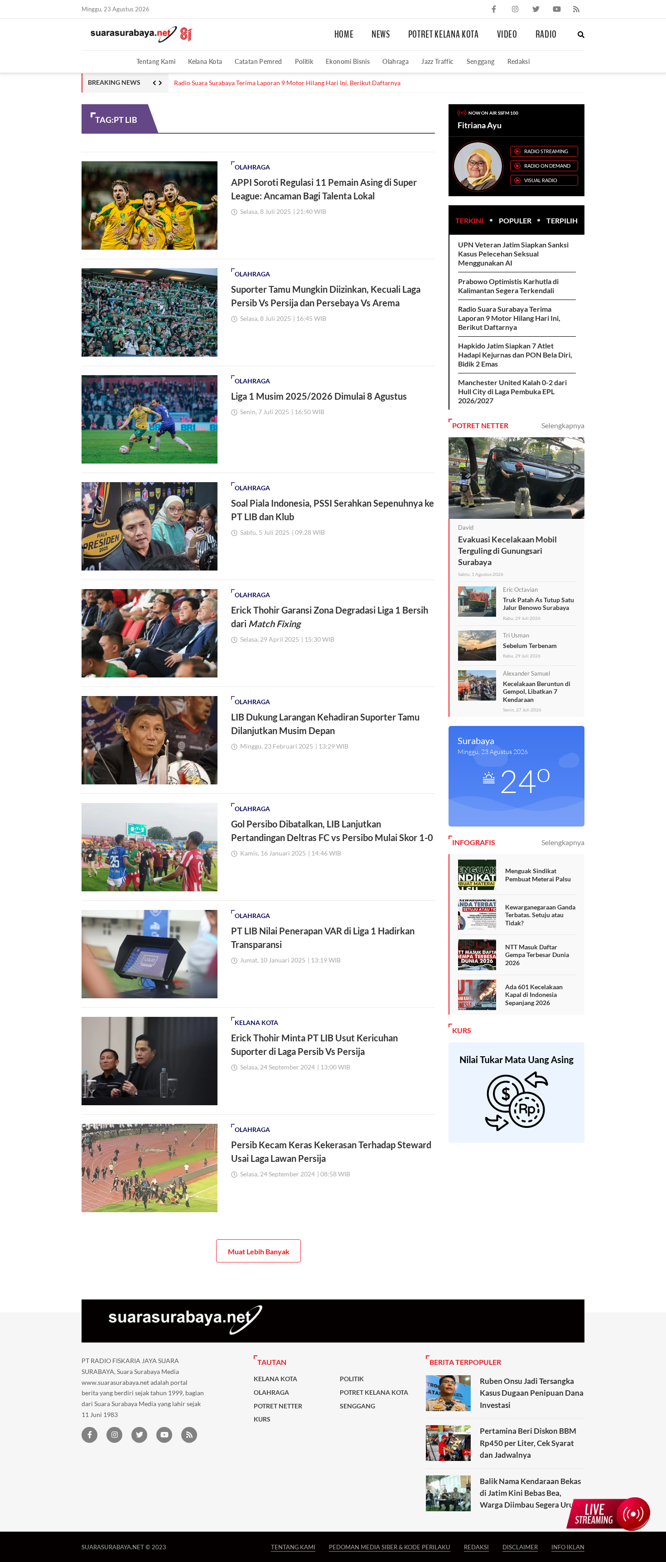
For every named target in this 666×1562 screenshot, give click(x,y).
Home (344, 34)
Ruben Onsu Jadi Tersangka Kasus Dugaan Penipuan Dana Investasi (532, 1393)
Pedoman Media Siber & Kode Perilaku (389, 1547)
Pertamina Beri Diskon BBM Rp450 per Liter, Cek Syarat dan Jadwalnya (528, 1443)
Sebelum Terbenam (530, 645)
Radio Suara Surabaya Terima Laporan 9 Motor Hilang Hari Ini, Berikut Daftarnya (287, 83)
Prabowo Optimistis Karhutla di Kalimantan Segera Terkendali (508, 286)
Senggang (481, 61)
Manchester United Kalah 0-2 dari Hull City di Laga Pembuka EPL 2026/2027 (512, 391)
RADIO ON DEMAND (547, 166)
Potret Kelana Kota (443, 34)
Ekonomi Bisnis (348, 61)
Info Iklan (567, 1547)
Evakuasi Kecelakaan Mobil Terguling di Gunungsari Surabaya (507, 550)
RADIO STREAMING (546, 151)
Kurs (262, 1419)
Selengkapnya (562, 425)
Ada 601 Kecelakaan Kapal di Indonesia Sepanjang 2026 (534, 994)
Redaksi (518, 61)
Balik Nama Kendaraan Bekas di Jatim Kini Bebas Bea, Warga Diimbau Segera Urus (530, 1493)
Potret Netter (278, 1406)
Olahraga (395, 61)
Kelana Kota (205, 61)
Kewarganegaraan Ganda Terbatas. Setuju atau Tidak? (540, 915)
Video (507, 34)
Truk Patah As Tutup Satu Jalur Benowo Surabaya (538, 604)
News (381, 34)
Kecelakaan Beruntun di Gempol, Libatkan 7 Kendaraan (536, 691)
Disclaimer (520, 1547)
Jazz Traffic (437, 61)
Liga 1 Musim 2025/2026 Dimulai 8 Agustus (319, 396)
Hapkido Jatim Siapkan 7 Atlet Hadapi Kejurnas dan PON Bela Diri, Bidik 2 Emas (515, 354)
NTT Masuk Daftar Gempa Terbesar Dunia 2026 (537, 955)
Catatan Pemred (258, 61)
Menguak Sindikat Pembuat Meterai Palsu (538, 875)
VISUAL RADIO (540, 180)
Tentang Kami (155, 61)
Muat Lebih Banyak (259, 1251)
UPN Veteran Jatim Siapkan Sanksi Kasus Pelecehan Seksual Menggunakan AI (513, 253)
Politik (304, 61)
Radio (546, 34)
